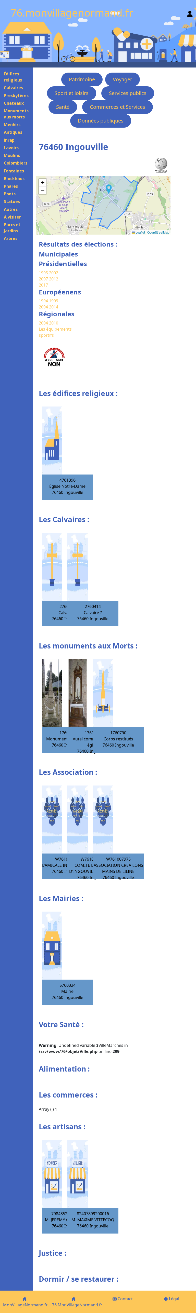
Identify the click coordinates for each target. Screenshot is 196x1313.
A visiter (12, 217)
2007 (43, 279)
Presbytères (16, 95)
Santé (62, 106)
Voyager (122, 79)
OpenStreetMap (158, 232)
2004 (44, 307)
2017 (43, 285)
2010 (53, 323)
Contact (125, 1299)
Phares (11, 186)
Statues (12, 201)
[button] (109, 189)
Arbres (10, 238)
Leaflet (140, 232)
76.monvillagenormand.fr (72, 13)
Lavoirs (11, 148)
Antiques (13, 132)
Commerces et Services (117, 106)
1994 (44, 301)
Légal (173, 1299)
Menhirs (12, 124)
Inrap (9, 140)
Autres (11, 209)
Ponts (10, 194)
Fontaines (14, 171)
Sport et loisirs (72, 93)
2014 (53, 307)
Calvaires (13, 87)
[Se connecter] (190, 13)
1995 (43, 273)
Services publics (127, 93)
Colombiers (15, 163)
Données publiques (101, 120)
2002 (53, 273)
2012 (53, 279)
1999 (53, 301)
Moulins (12, 155)
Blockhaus (14, 178)
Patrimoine (82, 79)
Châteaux (14, 103)
